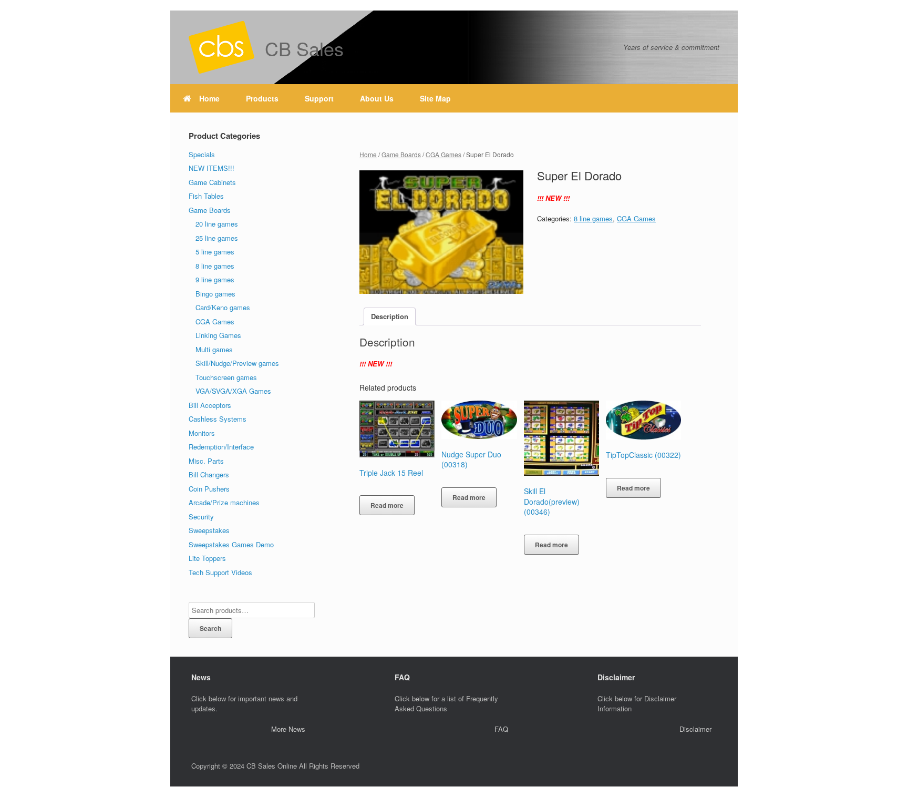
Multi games (214, 349)
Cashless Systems (217, 419)
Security (201, 517)
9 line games (214, 279)
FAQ (501, 729)
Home (209, 98)
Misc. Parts (206, 461)
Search (210, 628)
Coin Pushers (209, 489)
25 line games (216, 238)
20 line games (216, 224)
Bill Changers (209, 474)
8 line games (593, 218)
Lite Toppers (207, 558)
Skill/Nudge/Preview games (237, 363)
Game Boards (401, 154)
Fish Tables (206, 196)
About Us (377, 98)
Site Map (435, 98)
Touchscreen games (226, 377)
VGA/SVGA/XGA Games (233, 391)
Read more (387, 505)
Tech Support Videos (220, 572)
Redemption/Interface (221, 447)
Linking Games (218, 335)
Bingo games (215, 294)
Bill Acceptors (210, 405)
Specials (202, 154)
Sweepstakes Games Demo (231, 544)
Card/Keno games (222, 307)
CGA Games (443, 154)
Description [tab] (389, 316)
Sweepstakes (209, 530)
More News (288, 729)
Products (262, 98)
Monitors (202, 433)
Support (319, 98)
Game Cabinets (212, 182)
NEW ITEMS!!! (211, 168)
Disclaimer (695, 729)
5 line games (214, 252)
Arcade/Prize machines (224, 502)
